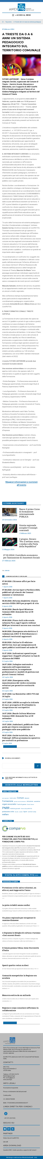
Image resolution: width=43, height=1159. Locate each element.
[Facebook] (5, 1129)
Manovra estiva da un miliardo (16, 995)
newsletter (37, 801)
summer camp (32, 811)
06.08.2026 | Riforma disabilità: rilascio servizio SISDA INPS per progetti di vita (20, 602)
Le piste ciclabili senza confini (16, 905)
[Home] (3, 22)
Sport (25, 812)
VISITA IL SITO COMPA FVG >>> (21, 875)
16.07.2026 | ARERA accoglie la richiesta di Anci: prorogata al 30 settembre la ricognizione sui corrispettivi (20, 705)
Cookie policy (7, 1095)
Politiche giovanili (15, 808)
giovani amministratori (20, 801)
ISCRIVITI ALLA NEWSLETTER (21, 785)
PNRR (5, 808)
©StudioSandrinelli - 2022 (29, 1157)
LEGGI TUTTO (9, 746)
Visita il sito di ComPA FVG (11, 1138)
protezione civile (8, 812)
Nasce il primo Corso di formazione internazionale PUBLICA (29, 513)
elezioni (27, 798)
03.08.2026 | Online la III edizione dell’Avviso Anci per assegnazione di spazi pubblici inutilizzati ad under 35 (20, 644)
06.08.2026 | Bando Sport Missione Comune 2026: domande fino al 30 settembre (17, 611)
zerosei (7, 570)
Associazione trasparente (10, 1088)
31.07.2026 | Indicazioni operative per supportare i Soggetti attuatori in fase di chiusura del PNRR (21, 655)
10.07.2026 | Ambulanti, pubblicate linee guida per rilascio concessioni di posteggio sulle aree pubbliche (20, 727)
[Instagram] (8, 1129)
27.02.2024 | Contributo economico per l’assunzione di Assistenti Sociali (21, 556)
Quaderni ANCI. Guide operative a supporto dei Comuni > (20, 1150)
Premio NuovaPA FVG (26, 808)
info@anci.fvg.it (10, 1076)
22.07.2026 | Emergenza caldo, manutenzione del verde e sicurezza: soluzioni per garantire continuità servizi (19, 684)
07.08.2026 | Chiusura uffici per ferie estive (18, 582)
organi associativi (9, 804)
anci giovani (5, 798)
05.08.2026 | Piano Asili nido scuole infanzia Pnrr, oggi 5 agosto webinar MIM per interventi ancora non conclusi (21, 622)
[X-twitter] (12, 1129)
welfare (5, 814)
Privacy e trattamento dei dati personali (14, 1091)
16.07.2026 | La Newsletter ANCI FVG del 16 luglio (20, 695)
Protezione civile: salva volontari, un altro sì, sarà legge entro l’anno (19, 888)
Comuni (20, 798)
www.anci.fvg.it (7, 1079)
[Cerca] (37, 766)
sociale (21, 811)
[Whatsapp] (5, 1113)
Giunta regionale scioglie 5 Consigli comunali (28, 528)
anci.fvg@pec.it (10, 1078)
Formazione (7, 801)
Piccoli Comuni (30, 804)
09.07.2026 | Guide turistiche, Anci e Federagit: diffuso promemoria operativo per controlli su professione (21, 738)
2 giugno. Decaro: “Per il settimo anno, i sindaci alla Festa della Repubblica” (29, 543)
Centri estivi (13, 798)
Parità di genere (21, 804)
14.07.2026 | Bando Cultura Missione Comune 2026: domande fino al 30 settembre (18, 716)
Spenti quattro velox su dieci (15, 965)
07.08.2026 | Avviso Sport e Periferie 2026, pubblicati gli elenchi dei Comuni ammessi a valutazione (21, 592)
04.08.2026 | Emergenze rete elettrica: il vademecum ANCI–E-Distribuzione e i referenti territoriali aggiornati (20, 633)
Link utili (5, 1142)
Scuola (16, 811)
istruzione (30, 801)
